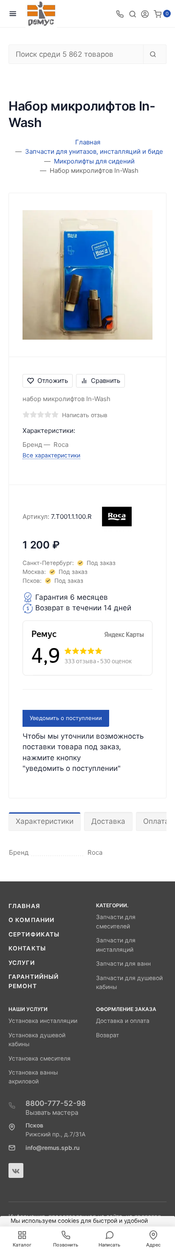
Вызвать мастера (51, 1112)
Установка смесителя (39, 1058)
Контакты (27, 948)
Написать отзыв (84, 415)
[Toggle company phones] (120, 13)
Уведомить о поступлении (66, 718)
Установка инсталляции (42, 1020)
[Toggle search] (132, 13)
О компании (31, 920)
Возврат (107, 1035)
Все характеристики (51, 455)
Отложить (52, 381)
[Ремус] (41, 14)
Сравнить (105, 381)
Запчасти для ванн (123, 963)
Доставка (108, 821)
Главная (24, 906)
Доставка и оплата (123, 1020)
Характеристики (44, 821)
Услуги (21, 962)
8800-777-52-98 (55, 1103)
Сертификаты (33, 934)
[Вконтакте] (15, 1170)
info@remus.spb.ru (52, 1147)
